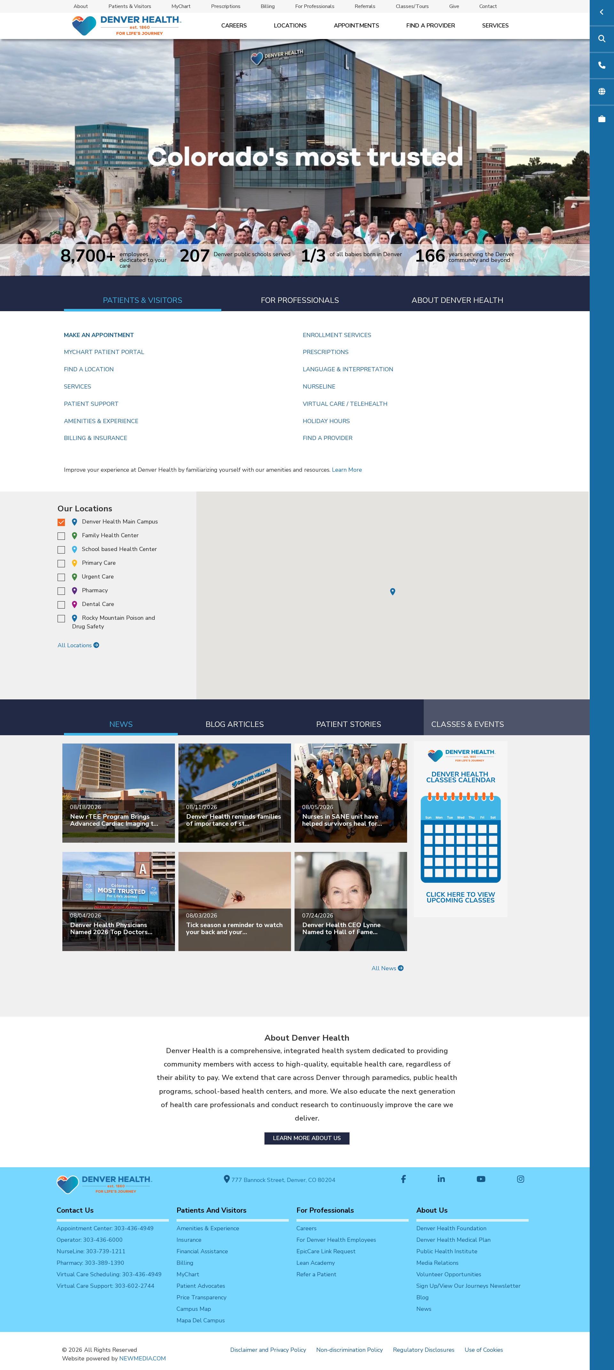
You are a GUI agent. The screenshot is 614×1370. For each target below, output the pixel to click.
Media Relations (437, 1263)
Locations (290, 25)
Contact (488, 6)
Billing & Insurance (95, 438)
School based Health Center (119, 549)
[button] (392, 591)
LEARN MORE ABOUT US (307, 1138)
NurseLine (319, 386)
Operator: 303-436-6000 (90, 1240)
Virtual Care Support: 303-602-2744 (105, 1286)
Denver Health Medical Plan (453, 1240)
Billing (268, 6)
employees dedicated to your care (143, 260)
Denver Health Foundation (451, 1228)
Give (454, 6)
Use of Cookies (484, 1350)
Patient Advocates (201, 1286)
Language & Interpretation (348, 369)
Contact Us (75, 1210)
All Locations (75, 645)
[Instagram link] (521, 1180)
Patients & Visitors (129, 6)
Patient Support (91, 404)
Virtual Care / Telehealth (345, 404)
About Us (432, 1210)
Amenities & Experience (101, 421)
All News (385, 968)
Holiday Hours (326, 421)
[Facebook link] (403, 1180)
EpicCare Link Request (326, 1251)
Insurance (189, 1240)
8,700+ (88, 259)
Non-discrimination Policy (349, 1350)
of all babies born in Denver (366, 254)
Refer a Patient (316, 1274)
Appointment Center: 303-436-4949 (105, 1228)
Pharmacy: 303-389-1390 (90, 1263)
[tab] (142, 293)
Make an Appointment (99, 335)
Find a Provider (430, 25)
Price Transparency (201, 1297)
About (81, 6)
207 (194, 255)
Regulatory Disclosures (423, 1350)
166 (429, 257)
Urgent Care (98, 576)
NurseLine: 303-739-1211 (91, 1251)
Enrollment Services (337, 335)
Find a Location (89, 369)
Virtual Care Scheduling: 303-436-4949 (109, 1274)
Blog (422, 1297)
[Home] (126, 25)
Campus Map (194, 1309)
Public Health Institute (446, 1251)
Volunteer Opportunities (448, 1274)
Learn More (347, 470)
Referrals (365, 6)
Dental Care (98, 604)
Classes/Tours (412, 6)
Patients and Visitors (212, 1210)
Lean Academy (315, 1263)
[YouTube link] (481, 1180)
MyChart (181, 6)
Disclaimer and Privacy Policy (268, 1350)
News (423, 1309)
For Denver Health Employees (336, 1240)
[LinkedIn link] (441, 1180)
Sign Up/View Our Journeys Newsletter (468, 1286)
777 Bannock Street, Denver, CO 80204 (282, 1180)
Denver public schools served (252, 254)
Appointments (356, 25)
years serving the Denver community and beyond (481, 257)
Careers (234, 25)
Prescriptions (225, 6)
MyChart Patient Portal (104, 352)
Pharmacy (95, 590)
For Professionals (315, 6)
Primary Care (99, 563)
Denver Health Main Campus (120, 521)
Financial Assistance (202, 1251)
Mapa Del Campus (201, 1320)
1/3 (313, 255)
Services (495, 25)
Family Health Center (110, 535)
